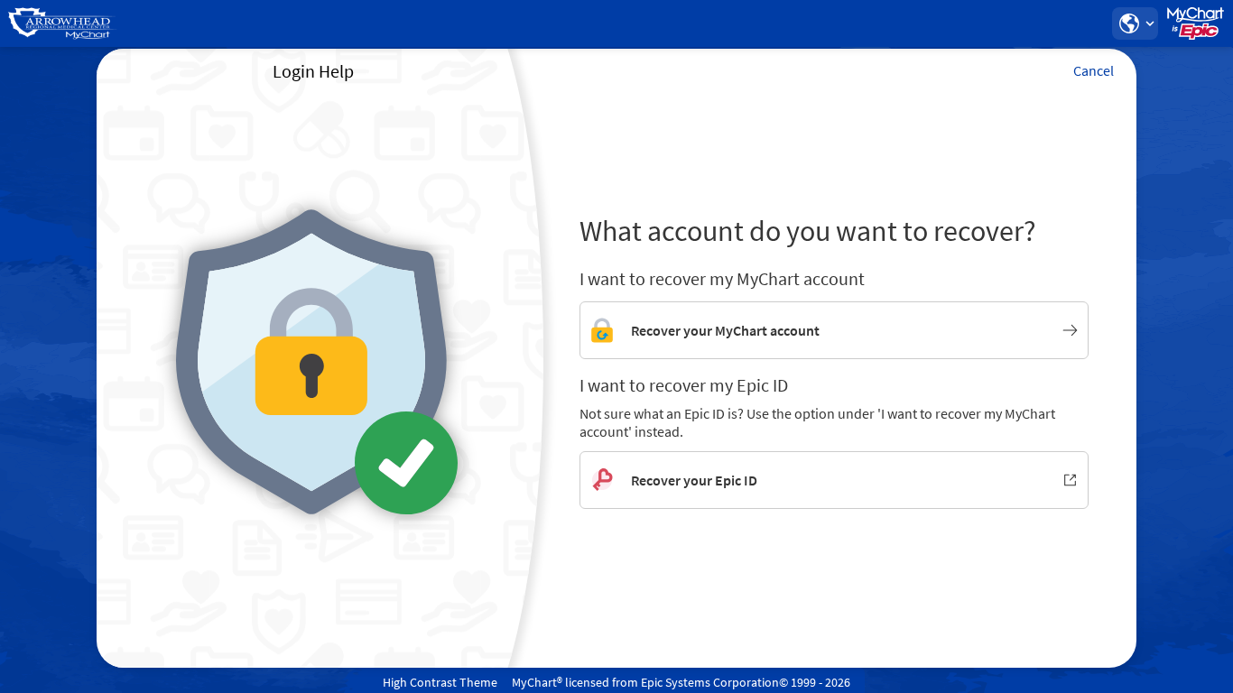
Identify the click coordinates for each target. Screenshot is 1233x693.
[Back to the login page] (62, 23)
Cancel (1093, 70)
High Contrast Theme (440, 682)
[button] (1134, 23)
